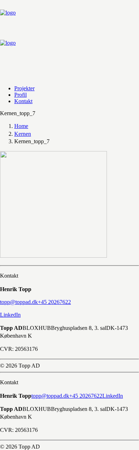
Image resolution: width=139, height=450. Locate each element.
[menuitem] (68, 88)
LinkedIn (10, 315)
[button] (19, 302)
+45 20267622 (85, 396)
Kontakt (23, 101)
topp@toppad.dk (50, 396)
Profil (20, 95)
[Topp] (69, 40)
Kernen (22, 134)
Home (21, 126)
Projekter (24, 88)
